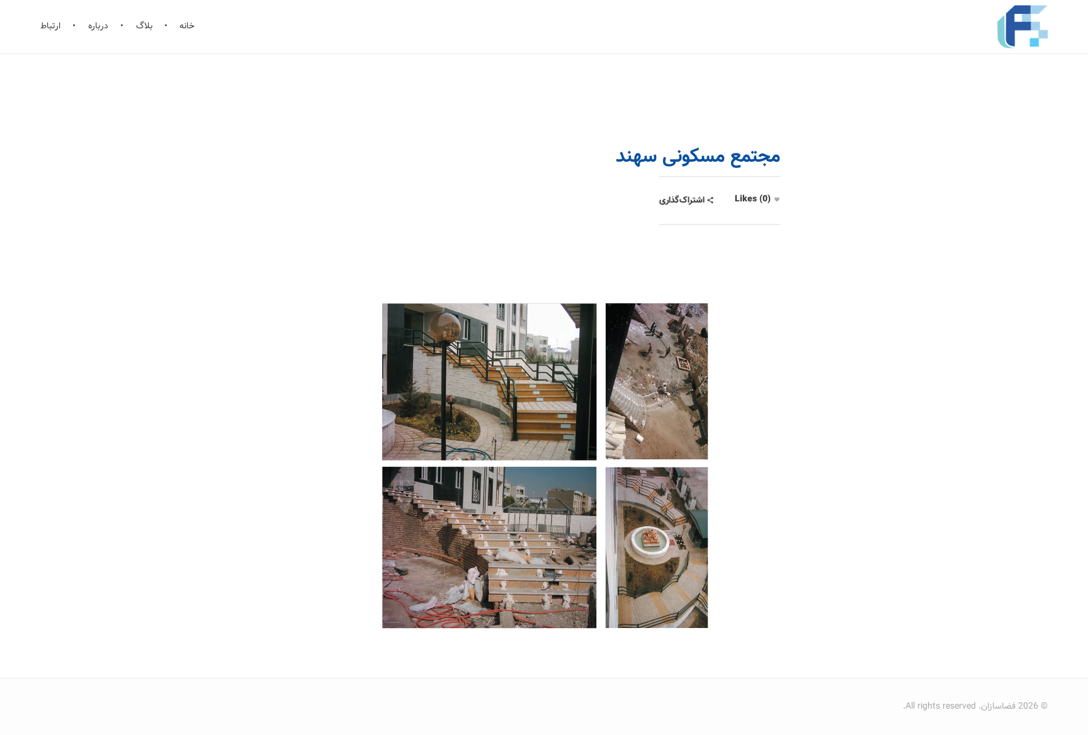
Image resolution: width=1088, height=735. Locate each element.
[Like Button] (777, 199)
